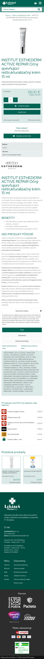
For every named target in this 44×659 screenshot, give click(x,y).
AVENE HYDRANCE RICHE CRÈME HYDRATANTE (11, 472)
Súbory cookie (18, 583)
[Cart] (35, 3)
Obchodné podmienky (21, 565)
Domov (8, 15)
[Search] (40, 9)
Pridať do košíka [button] (14, 482)
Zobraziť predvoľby (22, 341)
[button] (41, 311)
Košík (5, 572)
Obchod (6, 565)
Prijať (22, 330)
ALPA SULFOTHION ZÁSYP (32, 471)
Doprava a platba (19, 568)
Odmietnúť (22, 335)
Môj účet (7, 568)
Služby (6, 576)
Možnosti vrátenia (34, 120)
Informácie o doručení (11, 120)
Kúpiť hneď (22, 112)
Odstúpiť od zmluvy (20, 576)
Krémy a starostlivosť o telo (21, 15)
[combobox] (20, 9)
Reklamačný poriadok (20, 572)
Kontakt (6, 579)
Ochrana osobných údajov (22, 579)
